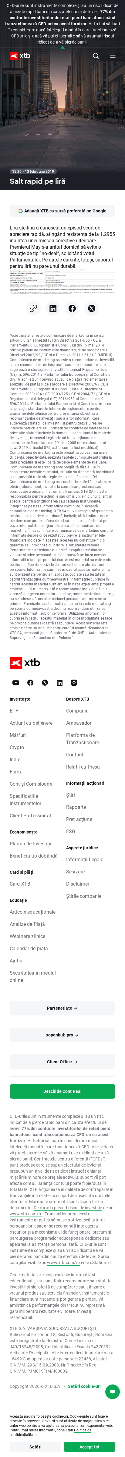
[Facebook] (72, 308)
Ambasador (78, 723)
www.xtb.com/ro (26, 1214)
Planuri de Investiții (30, 843)
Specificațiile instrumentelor (25, 799)
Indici (16, 759)
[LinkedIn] (53, 308)
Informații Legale (84, 859)
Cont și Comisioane (31, 783)
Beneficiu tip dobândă (34, 855)
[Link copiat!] (33, 308)
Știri (70, 794)
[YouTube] (16, 683)
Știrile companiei (84, 896)
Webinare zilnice (27, 936)
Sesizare (75, 871)
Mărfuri (18, 735)
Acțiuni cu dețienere (31, 723)
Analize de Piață (27, 924)
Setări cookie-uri (84, 1386)
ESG (70, 831)
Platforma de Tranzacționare (82, 738)
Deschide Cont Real (62, 1091)
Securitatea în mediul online (33, 976)
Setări (35, 1447)
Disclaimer (78, 883)
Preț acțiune (79, 819)
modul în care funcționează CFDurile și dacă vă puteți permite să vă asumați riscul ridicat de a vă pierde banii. (64, 36)
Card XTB (20, 883)
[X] (91, 308)
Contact (74, 754)
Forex (16, 771)
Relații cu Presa (83, 766)
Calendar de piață (29, 948)
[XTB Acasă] (17, 56)
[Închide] (63, 48)
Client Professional (30, 815)
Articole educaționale (33, 911)
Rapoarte (76, 807)
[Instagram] (74, 683)
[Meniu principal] (113, 55)
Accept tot (89, 1447)
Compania (77, 710)
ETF (14, 710)
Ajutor (16, 960)
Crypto (17, 747)
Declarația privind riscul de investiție (68, 1207)
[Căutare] (96, 55)
